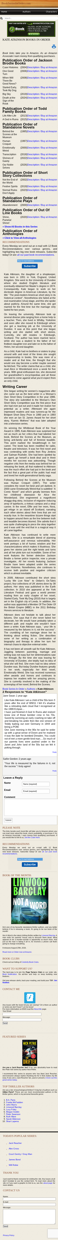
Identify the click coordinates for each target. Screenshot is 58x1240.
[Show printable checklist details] (54, 46)
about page (48, 1183)
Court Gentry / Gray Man (20, 1154)
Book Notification (10, 974)
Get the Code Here (32, 837)
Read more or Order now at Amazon (17, 952)
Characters (51, 11)
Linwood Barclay (48, 935)
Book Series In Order (14, 689)
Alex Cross (14, 1148)
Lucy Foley (11, 1109)
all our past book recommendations (35, 255)
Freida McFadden (14, 1102)
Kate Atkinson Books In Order (26, 39)
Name (7, 783)
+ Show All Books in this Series (20, 226)
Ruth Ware (11, 1116)
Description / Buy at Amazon (42, 67)
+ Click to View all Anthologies (19, 238)
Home (4, 11)
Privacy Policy (8, 1235)
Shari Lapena (12, 1121)
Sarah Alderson (13, 1119)
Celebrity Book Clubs (30, 962)
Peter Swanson (13, 1114)
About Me (38, 1009)
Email (7, 790)
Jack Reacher (15, 1143)
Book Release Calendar (12, 17)
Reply (54, 752)
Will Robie (13, 1165)
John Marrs (11, 1105)
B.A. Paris (10, 1100)
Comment (9, 797)
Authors (26, 11)
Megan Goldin (12, 1112)
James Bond (15, 1159)
